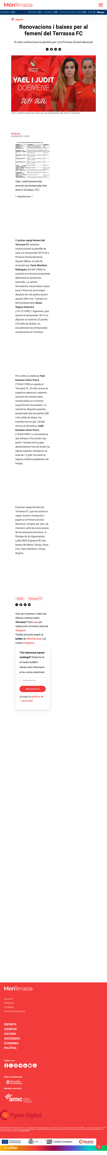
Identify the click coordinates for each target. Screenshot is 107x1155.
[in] (25, 1067)
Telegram (20, 630)
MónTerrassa (34, 638)
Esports (19, 19)
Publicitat (9, 1003)
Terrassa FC (35, 598)
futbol (20, 598)
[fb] (6, 1067)
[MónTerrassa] (16, 9)
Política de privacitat (14, 1011)
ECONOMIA (11, 1043)
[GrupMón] (53, 1148)
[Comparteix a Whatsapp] (55, 50)
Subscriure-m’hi (33, 689)
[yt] (30, 1067)
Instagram (28, 642)
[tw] (11, 1067)
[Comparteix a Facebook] (51, 50)
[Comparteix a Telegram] (59, 50)
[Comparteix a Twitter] (47, 50)
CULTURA (10, 1033)
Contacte (9, 1007)
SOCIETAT (10, 1029)
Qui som (8, 998)
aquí (35, 622)
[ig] (16, 1067)
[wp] (35, 1067)
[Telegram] (20, 1067)
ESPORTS (10, 1024)
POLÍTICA (10, 1048)
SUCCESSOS (12, 1038)
